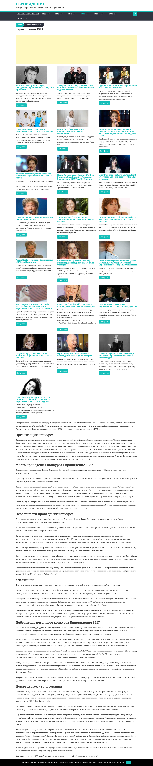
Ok (128, 763)
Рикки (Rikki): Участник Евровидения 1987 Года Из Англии (34, 261)
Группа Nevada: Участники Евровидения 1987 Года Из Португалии (118, 305)
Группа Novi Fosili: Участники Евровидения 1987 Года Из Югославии (34, 130)
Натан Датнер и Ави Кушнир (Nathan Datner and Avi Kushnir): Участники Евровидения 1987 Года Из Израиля (75, 177)
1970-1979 (72, 14)
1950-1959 (46, 14)
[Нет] (150, 763)
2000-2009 (113, 14)
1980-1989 (85, 14)
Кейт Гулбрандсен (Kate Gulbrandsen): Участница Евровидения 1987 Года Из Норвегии (117, 177)
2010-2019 (21, 18)
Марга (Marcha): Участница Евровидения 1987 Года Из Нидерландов (70, 131)
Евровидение (30, 3)
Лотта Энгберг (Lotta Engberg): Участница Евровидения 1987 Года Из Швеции (75, 219)
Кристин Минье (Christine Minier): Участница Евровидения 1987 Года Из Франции (75, 262)
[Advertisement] (76, 49)
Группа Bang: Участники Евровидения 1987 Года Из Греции (34, 218)
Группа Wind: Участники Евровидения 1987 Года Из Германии (118, 86)
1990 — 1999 (99, 14)
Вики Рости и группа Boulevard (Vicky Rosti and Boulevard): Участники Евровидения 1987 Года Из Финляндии (118, 262)
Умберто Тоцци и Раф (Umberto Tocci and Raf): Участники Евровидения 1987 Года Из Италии (76, 87)
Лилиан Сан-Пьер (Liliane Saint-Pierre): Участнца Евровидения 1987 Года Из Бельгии (118, 219)
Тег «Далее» (21, 105)
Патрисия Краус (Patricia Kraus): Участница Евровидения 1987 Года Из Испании (34, 355)
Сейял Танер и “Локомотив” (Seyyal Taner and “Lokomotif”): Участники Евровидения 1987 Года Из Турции (33, 399)
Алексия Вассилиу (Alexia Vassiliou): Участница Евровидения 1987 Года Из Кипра (34, 175)
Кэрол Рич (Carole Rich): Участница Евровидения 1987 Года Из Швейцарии (76, 305)
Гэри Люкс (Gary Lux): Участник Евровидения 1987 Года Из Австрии (74, 354)
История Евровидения (28, 14)
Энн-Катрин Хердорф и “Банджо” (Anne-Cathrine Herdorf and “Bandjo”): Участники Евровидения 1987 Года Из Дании (117, 132)
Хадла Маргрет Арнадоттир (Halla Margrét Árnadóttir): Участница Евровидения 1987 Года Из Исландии (34, 306)
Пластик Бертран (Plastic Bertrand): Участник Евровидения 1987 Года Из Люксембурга (117, 355)
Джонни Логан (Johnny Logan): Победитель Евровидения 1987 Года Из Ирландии (35, 87)
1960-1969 (59, 14)
